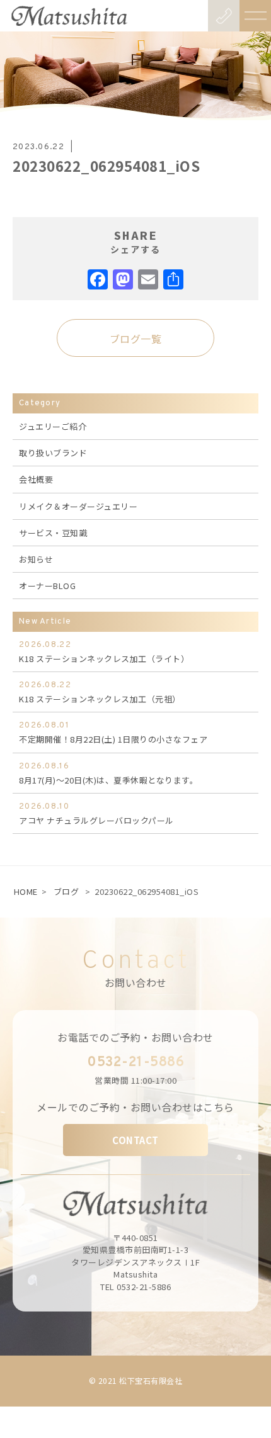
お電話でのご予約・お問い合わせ (135, 1037)
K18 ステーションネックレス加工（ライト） (104, 652)
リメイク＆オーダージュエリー (78, 506)
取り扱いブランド (53, 453)
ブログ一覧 (136, 338)
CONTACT (135, 1140)
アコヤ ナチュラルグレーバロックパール (96, 814)
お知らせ (36, 559)
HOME (26, 891)
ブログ (66, 891)
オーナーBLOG (47, 586)
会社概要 (36, 479)
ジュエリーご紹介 (52, 426)
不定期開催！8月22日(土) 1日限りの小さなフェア (113, 733)
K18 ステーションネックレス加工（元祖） (100, 692)
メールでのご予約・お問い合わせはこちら (135, 1107)
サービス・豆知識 (53, 533)
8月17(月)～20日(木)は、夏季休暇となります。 (108, 773)
